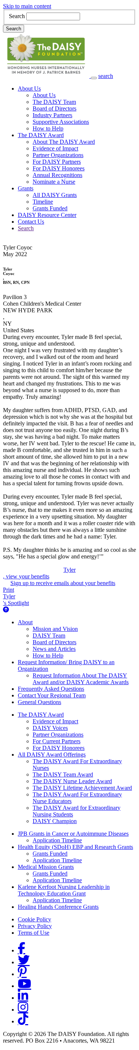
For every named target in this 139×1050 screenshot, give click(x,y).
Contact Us (31, 221)
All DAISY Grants (55, 195)
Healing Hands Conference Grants (58, 907)
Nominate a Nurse (54, 182)
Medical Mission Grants (46, 867)
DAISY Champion (55, 821)
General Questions (39, 702)
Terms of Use (33, 933)
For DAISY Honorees (59, 168)
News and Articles (54, 649)
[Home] (47, 76)
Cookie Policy (34, 919)
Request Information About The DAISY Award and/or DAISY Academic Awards (81, 678)
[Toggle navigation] (94, 78)
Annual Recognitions (57, 175)
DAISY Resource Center (47, 215)
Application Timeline (57, 840)
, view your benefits (39, 573)
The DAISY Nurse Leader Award (72, 781)
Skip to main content (27, 6)
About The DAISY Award (64, 142)
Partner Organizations (58, 155)
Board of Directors (54, 108)
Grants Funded (50, 208)
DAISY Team (49, 635)
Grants (25, 188)
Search (17, 16)
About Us (29, 88)
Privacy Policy (35, 926)
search (105, 76)
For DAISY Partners (57, 162)
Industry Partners (52, 115)
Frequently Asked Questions (51, 689)
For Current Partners (56, 741)
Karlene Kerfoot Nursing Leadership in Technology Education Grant (64, 890)
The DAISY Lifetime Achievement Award (82, 788)
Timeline (43, 201)
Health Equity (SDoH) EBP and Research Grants (75, 847)
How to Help (48, 128)
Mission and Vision (55, 629)
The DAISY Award (41, 135)
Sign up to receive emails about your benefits (62, 583)
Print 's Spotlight (16, 596)
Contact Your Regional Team (52, 695)
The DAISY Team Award (63, 774)
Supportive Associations (61, 122)
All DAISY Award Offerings (52, 754)
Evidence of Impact (55, 148)
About (25, 622)
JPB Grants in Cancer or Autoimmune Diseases (73, 833)
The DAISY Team (54, 102)
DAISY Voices (50, 728)
